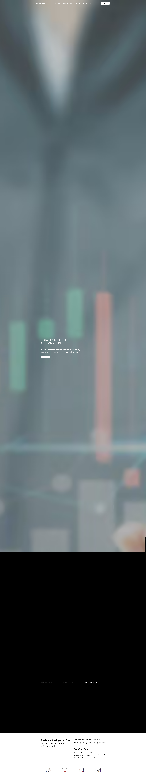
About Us (85, 3)
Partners (71, 3)
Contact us (104, 3)
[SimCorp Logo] (40, 3)
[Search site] (90, 3)
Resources (78, 3)
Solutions (65, 3)
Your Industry (57, 3)
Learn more (44, 358)
